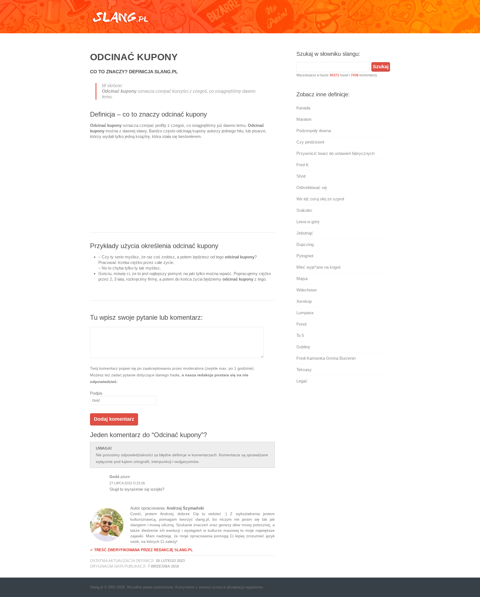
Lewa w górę (307, 221)
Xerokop (304, 301)
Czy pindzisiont (310, 142)
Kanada (303, 107)
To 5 (300, 335)
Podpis (96, 393)
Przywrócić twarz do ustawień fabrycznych (335, 153)
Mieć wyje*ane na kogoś (318, 267)
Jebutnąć (304, 233)
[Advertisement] (182, 188)
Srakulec (304, 210)
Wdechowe (306, 290)
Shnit (301, 176)
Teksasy (304, 369)
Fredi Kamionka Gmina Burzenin (326, 358)
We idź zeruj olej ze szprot (320, 199)
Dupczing (305, 244)
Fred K (302, 164)
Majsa (302, 278)
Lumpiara (304, 312)
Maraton (303, 119)
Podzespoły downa (313, 130)
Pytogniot (304, 255)
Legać (302, 381)
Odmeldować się (311, 187)
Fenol (301, 324)
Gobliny (303, 346)
